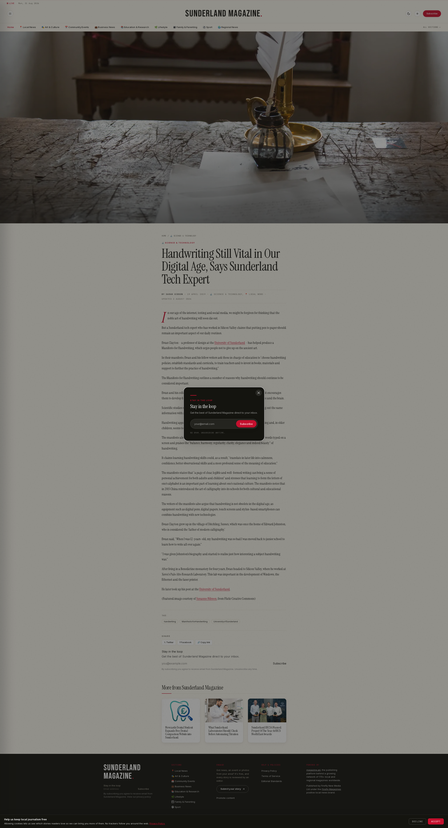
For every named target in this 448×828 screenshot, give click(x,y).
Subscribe (246, 423)
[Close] (259, 393)
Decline (417, 821)
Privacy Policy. (157, 823)
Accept (435, 821)
